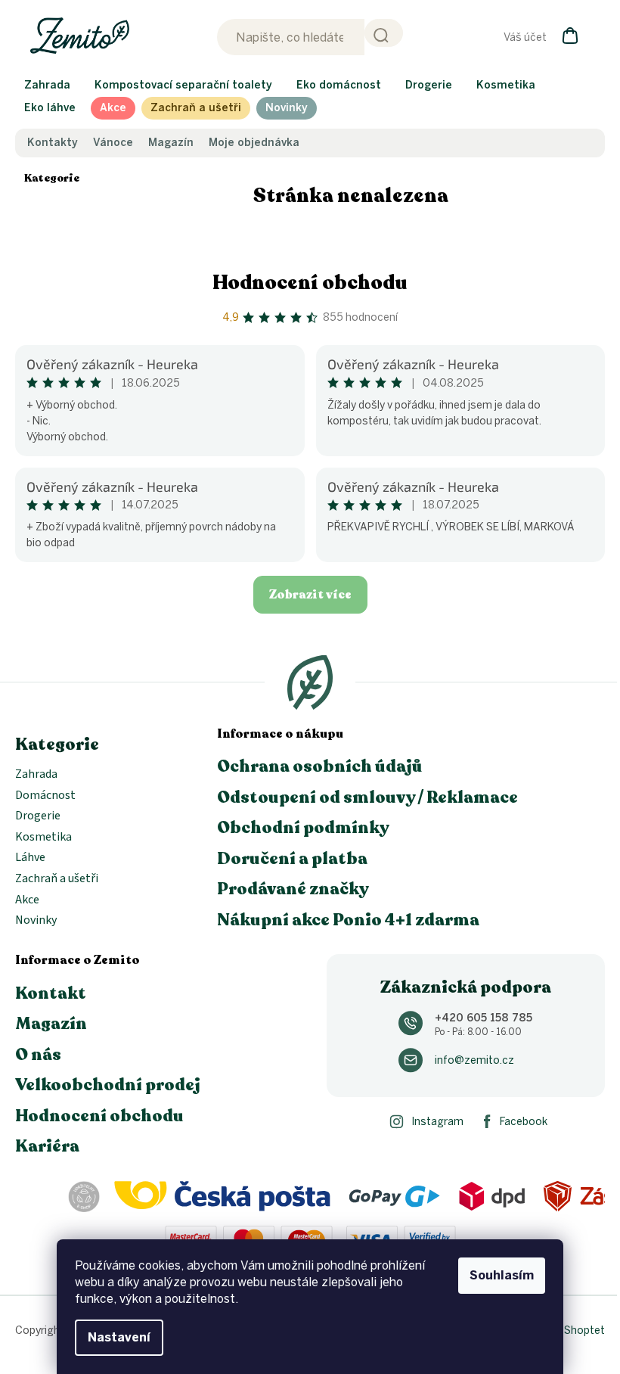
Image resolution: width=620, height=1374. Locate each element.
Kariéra (47, 1146)
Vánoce (113, 143)
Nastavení (119, 1337)
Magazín (171, 143)
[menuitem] (47, 85)
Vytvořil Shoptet (565, 1330)
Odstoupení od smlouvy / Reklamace (367, 797)
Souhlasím (502, 1275)
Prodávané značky (293, 889)
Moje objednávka (254, 143)
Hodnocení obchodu (310, 282)
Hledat (383, 33)
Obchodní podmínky (303, 827)
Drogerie (37, 816)
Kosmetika (43, 837)
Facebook (523, 1121)
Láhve (30, 858)
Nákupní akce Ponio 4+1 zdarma (348, 920)
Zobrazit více (310, 594)
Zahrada (36, 775)
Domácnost (45, 796)
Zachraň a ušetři (56, 879)
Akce (27, 900)
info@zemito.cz (474, 1060)
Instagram (437, 1121)
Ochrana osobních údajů (320, 766)
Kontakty (52, 143)
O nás (38, 1054)
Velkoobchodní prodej (107, 1085)
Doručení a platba (292, 858)
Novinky (36, 921)
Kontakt (50, 993)
